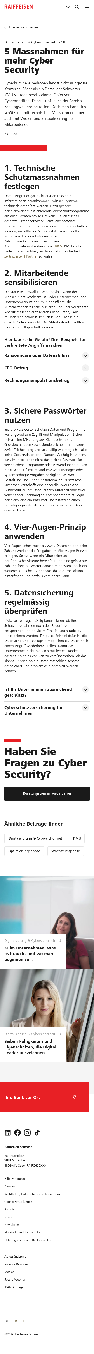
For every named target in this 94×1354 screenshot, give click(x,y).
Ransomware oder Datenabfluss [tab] (37, 355)
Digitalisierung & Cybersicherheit (35, 838)
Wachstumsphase (65, 851)
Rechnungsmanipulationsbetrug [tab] (37, 380)
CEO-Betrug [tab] (16, 367)
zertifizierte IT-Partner (21, 256)
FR (15, 1321)
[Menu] (87, 6)
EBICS (57, 246)
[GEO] (74, 1097)
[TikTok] (37, 1132)
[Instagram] (27, 1132)
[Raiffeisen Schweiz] (18, 6)
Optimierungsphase (24, 851)
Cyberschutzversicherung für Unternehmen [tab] (34, 710)
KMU (77, 838)
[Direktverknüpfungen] (68, 6)
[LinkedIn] (7, 1132)
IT (23, 1321)
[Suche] (77, 6)
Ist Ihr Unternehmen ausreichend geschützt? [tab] (38, 692)
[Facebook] (17, 1132)
